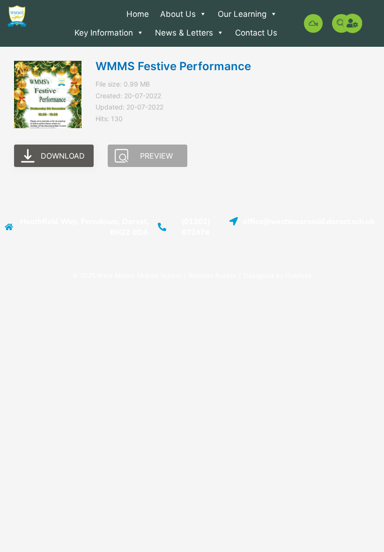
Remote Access (212, 275)
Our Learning (242, 14)
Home (137, 14)
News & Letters (184, 32)
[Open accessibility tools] (353, 23)
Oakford (298, 275)
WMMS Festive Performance (173, 66)
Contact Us (256, 32)
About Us (178, 14)
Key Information (103, 32)
